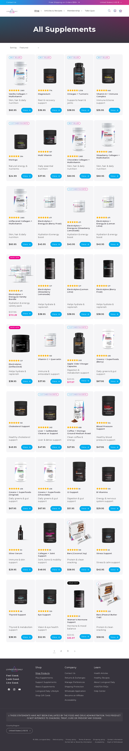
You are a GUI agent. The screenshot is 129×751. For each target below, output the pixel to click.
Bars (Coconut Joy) (77, 553)
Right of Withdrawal (115, 742)
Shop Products (43, 673)
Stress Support (104, 553)
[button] (38, 10)
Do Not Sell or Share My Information (78, 742)
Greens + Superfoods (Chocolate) (49, 493)
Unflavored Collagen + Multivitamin (20, 222)
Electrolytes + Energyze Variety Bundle (18, 296)
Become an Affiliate (74, 695)
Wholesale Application (75, 691)
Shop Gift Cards (43, 695)
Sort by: (13, 48)
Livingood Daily (44, 739)
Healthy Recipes (102, 678)
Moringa (13, 160)
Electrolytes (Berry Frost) (106, 290)
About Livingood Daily (104, 682)
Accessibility (70, 700)
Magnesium (44, 94)
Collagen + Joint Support (46, 554)
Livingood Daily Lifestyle (47, 691)
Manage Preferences (75, 682)
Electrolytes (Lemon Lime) (77, 290)
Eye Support (44, 614)
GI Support (72, 492)
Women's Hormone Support (77, 620)
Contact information (115, 739)
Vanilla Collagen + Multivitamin (18, 95)
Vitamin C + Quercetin (49, 359)
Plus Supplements (44, 678)
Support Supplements (46, 682)
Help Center (100, 691)
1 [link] (54, 651)
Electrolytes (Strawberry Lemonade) (44, 291)
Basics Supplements (45, 687)
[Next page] (74, 651)
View (25, 110)
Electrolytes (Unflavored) (15, 365)
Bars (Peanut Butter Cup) (106, 615)
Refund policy (58, 739)
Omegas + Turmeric (77, 94)
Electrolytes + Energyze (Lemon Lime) (105, 223)
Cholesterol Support (19, 426)
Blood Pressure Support (104, 427)
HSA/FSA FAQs (101, 687)
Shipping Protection (74, 687)
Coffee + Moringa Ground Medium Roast (79, 432)
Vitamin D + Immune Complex (107, 95)
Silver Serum (15, 553)
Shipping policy (99, 739)
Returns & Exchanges (75, 678)
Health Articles (101, 673)
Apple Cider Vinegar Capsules (77, 365)
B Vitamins (102, 492)
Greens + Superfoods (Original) (20, 493)
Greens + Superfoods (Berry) (107, 360)
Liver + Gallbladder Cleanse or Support (48, 432)
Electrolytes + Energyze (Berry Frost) (49, 222)
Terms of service (85, 739)
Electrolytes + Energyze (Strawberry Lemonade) (78, 228)
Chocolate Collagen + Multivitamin (78, 161)
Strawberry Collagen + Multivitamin (108, 156)
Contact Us (11, 2)
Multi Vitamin (45, 155)
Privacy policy (71, 739)
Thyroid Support (17, 614)
